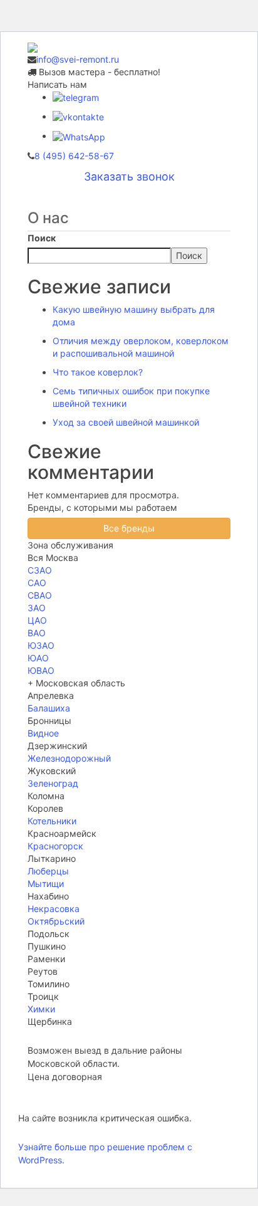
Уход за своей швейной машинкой (126, 422)
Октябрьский (56, 921)
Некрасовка (54, 908)
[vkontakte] (78, 116)
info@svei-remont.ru (77, 59)
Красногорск (55, 846)
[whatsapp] (79, 135)
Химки (41, 1009)
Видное (43, 733)
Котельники (52, 820)
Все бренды (129, 528)
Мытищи (46, 883)
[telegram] (76, 97)
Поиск (42, 238)
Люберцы (48, 871)
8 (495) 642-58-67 (74, 155)
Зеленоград (53, 783)
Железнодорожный (69, 758)
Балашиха (49, 708)
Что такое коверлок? (98, 372)
